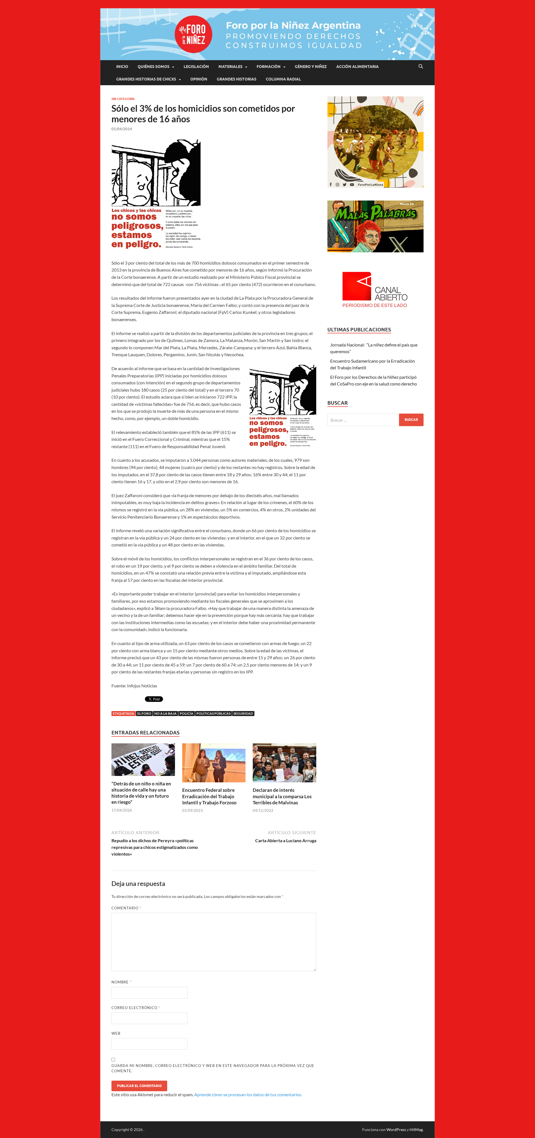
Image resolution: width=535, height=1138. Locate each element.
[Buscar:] (375, 420)
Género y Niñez (311, 66)
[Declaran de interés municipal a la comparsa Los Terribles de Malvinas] (284, 764)
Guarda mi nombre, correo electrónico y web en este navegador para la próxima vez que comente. (212, 1068)
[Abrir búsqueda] (421, 66)
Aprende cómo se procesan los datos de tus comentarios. (248, 1094)
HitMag (416, 1129)
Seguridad (243, 713)
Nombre (121, 982)
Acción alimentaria (357, 66)
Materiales (230, 66)
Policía (186, 713)
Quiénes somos (153, 66)
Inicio (122, 66)
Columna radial (283, 79)
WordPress (396, 1129)
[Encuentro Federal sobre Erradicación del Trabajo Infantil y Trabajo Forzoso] (214, 764)
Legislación (196, 66)
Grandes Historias (236, 79)
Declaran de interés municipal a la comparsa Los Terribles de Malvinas (282, 796)
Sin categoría (123, 99)
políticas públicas (213, 713)
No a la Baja (165, 713)
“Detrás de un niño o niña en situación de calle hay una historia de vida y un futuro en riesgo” (141, 793)
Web (115, 1033)
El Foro (144, 713)
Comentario (126, 908)
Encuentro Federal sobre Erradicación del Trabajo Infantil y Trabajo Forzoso (209, 796)
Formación (269, 66)
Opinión (198, 79)
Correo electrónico (135, 1007)
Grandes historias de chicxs (146, 79)
